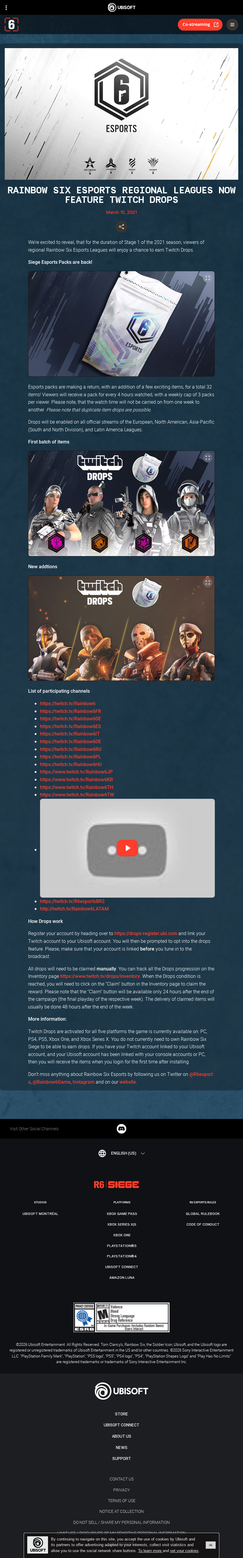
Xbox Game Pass (122, 1214)
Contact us (122, 1479)
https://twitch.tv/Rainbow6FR (70, 711)
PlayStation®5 (122, 1246)
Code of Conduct (203, 1224)
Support (121, 1458)
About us (121, 1436)
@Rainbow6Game (52, 1082)
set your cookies (184, 1551)
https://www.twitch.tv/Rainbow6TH (76, 787)
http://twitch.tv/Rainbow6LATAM (74, 909)
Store (121, 1414)
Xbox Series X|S (121, 1224)
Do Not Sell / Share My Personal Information (121, 1522)
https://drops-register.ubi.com (145, 933)
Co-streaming (196, 24)
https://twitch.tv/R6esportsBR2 (72, 901)
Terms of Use (121, 1500)
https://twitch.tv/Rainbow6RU (70, 749)
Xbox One (122, 1235)
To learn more (150, 1550)
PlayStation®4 (122, 1256)
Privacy (121, 1490)
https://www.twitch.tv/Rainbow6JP (76, 772)
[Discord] (121, 1129)
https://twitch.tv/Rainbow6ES (70, 726)
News (121, 1447)
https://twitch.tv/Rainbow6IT (70, 734)
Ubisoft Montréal (40, 1214)
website (127, 1082)
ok (210, 1545)
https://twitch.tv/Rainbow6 (67, 703)
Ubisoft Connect (121, 1425)
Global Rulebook (203, 1214)
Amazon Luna (122, 1278)
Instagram (84, 1082)
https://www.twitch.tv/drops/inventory (100, 976)
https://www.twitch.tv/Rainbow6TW (77, 795)
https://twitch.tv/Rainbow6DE (70, 719)
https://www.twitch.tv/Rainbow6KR (76, 779)
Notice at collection (121, 1511)
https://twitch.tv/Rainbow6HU (71, 764)
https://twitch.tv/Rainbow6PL (70, 757)
